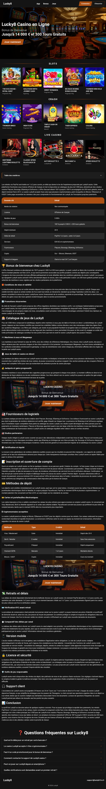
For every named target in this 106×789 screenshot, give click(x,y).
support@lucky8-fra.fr (95, 780)
